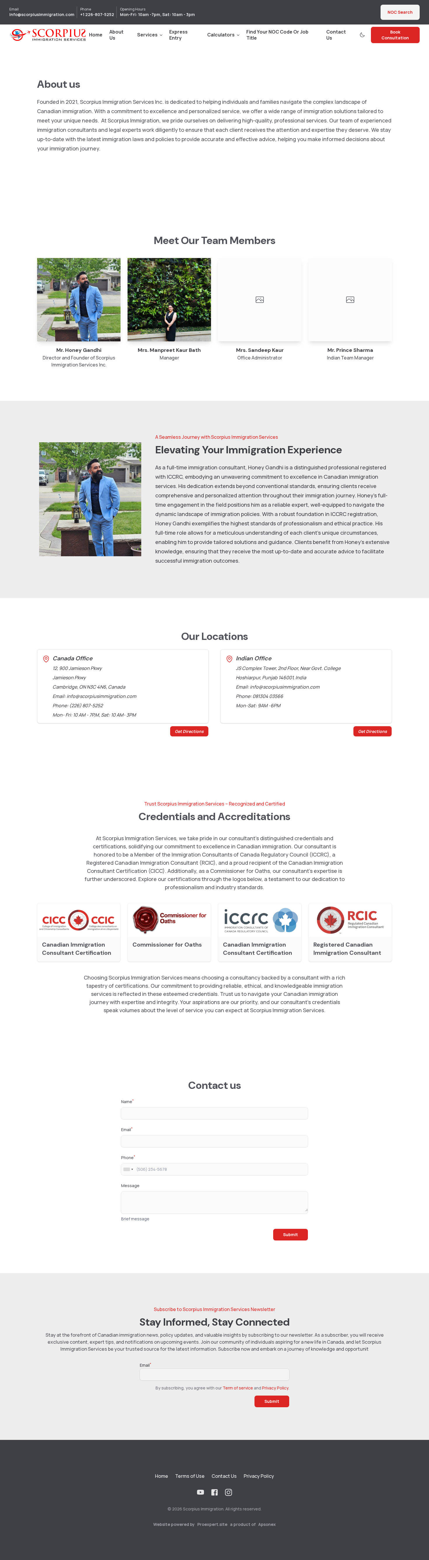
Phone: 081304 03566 (259, 696)
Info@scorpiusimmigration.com (41, 14)
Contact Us (336, 35)
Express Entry (178, 35)
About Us (116, 35)
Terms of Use (190, 1476)
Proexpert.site (212, 1524)
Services (147, 34)
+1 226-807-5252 (97, 14)
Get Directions (189, 731)
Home (95, 34)
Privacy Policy (275, 1388)
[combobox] (128, 1169)
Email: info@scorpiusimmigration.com (94, 696)
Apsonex (267, 1524)
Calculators (221, 34)
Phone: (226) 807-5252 (78, 705)
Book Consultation (395, 35)
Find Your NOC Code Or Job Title (277, 35)
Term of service (238, 1388)
